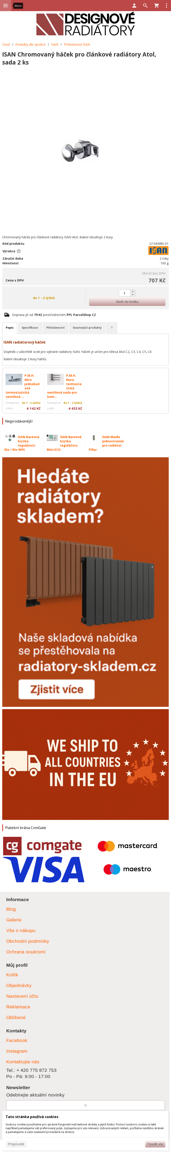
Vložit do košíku (127, 301)
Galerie (14, 919)
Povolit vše (155, 1144)
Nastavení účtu (22, 996)
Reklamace (18, 1006)
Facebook (16, 1040)
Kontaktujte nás (22, 1061)
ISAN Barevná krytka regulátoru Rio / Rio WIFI (21, 443)
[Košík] (156, 5)
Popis (10, 328)
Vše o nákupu (21, 930)
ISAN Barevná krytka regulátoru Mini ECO (64, 443)
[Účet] (134, 5)
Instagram (17, 1051)
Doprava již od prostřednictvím (54, 315)
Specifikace (30, 328)
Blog (11, 909)
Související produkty (87, 328)
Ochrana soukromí (26, 951)
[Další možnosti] (166, 5)
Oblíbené (16, 1017)
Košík (12, 974)
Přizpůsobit (16, 1144)
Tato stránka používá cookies (32, 1116)
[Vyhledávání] (145, 5)
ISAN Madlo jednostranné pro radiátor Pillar (106, 443)
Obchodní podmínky (27, 941)
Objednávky (19, 985)
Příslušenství (55, 328)
